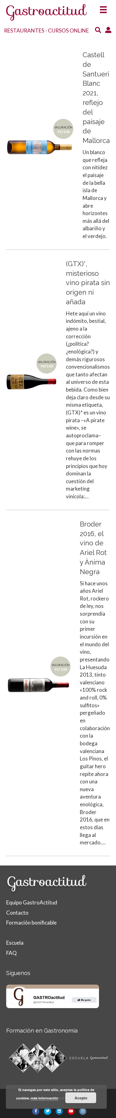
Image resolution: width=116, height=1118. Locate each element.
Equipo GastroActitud (31, 902)
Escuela (15, 942)
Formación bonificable (31, 922)
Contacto (17, 912)
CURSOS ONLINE (68, 30)
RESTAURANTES (24, 30)
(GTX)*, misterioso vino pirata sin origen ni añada (88, 283)
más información (44, 1098)
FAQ (11, 953)
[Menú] (103, 7)
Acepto (81, 1098)
